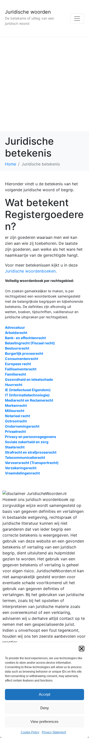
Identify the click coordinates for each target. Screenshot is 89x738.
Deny (44, 708)
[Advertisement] (44, 84)
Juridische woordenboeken (30, 271)
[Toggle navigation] (77, 19)
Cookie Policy (30, 732)
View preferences (44, 721)
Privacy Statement (54, 732)
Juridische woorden (28, 12)
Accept (44, 694)
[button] (81, 648)
